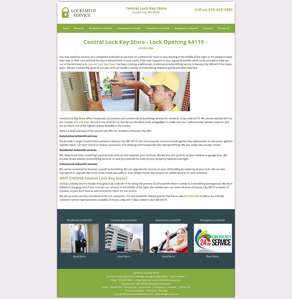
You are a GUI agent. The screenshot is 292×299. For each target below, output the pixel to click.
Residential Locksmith (100, 28)
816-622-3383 (221, 10)
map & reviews (177, 276)
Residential (116, 287)
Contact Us (223, 28)
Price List (151, 291)
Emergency (159, 287)
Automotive (145, 287)
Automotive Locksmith (158, 28)
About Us (79, 28)
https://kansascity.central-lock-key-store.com (158, 280)
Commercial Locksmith (129, 28)
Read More (79, 256)
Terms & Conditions (134, 291)
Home (66, 28)
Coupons (208, 28)
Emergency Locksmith (186, 28)
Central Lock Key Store (101, 64)
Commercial (130, 287)
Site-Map (162, 291)
